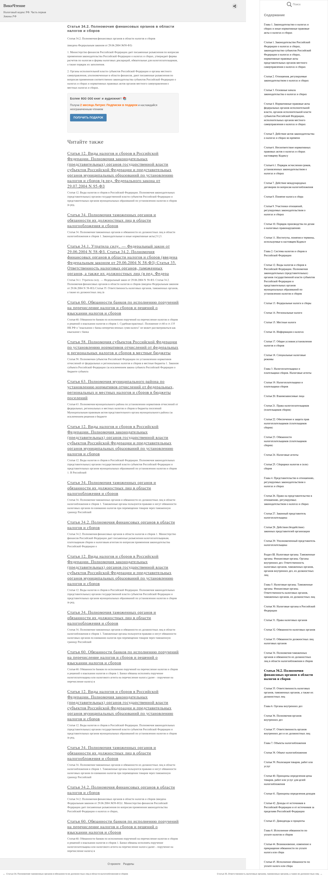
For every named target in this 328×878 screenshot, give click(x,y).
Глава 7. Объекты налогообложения (285, 743)
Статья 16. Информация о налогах (284, 331)
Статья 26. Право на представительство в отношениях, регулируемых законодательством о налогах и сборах (288, 500)
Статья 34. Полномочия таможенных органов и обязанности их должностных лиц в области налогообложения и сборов (288, 657)
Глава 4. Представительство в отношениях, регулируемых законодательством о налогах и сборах (289, 482)
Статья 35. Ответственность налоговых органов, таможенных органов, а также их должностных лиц (288, 692)
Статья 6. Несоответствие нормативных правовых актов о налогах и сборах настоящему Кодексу (287, 151)
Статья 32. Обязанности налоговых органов (289, 629)
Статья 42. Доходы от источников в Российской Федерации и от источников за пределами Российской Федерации (289, 807)
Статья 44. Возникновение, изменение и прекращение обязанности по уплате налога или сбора (287, 848)
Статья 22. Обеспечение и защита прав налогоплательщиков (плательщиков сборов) (286, 423)
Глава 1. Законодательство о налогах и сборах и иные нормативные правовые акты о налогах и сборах (286, 28)
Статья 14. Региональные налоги (283, 312)
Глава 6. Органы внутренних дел (283, 706)
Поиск (293, 4)
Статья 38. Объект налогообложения (285, 752)
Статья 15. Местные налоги (280, 322)
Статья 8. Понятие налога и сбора (283, 196)
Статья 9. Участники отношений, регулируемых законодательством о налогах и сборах (284, 210)
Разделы (128, 863)
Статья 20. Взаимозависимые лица (284, 396)
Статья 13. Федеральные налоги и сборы (287, 303)
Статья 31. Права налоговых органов (285, 620)
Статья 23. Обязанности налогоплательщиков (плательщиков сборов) (285, 441)
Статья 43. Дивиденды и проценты (284, 821)
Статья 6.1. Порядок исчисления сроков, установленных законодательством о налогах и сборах (287, 169)
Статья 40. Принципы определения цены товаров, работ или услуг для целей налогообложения (288, 780)
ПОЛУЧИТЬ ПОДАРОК (88, 117)
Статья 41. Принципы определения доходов (289, 793)
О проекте (114, 863)
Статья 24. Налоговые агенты (281, 454)
